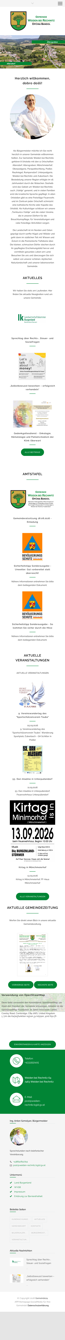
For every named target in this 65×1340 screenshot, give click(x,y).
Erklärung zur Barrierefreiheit (28, 1196)
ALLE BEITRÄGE (32, 452)
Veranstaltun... (20, 1240)
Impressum (19, 1191)
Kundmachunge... (20, 1219)
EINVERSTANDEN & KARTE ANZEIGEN (32, 1044)
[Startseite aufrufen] (32, 21)
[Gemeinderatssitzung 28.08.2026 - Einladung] (32, 499)
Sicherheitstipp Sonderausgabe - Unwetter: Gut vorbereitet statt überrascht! (32, 569)
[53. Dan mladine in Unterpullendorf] (32, 760)
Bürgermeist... (38, 1233)
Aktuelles (39, 1219)
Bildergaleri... (19, 1233)
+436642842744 (20, 1161)
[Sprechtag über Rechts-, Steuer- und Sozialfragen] (32, 319)
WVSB (17, 1187)
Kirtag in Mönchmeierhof (32, 867)
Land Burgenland (22, 1182)
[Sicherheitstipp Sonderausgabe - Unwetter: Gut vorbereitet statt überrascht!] (32, 546)
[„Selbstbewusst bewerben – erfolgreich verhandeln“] (32, 366)
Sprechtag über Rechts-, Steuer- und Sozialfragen (38, 1261)
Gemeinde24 (41, 1298)
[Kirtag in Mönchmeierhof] (32, 831)
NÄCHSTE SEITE (45, 985)
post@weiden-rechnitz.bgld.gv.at (29, 1165)
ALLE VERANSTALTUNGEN (32, 897)
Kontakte (36, 1226)
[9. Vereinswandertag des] (32, 694)
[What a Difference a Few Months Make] (16, 1262)
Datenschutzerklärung (38, 1305)
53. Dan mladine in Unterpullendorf (32, 779)
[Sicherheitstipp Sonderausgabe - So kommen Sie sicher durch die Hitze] (32, 605)
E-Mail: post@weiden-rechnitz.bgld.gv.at (35, 1101)
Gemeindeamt (19, 1226)
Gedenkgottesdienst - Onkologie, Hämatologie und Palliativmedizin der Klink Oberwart (32, 437)
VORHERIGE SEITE (21, 985)
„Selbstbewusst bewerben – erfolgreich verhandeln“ (40, 1278)
